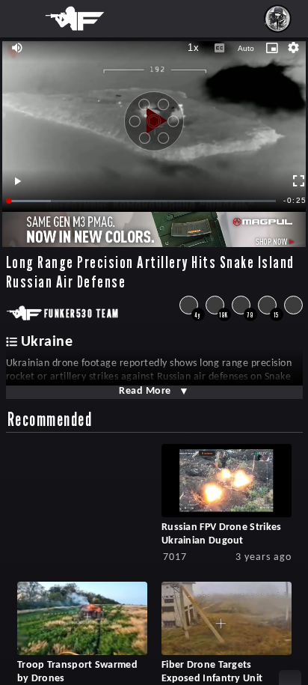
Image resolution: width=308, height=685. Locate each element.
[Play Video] (154, 115)
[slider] (143, 201)
